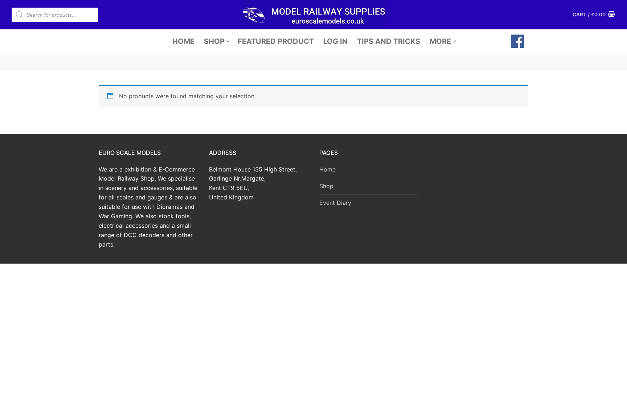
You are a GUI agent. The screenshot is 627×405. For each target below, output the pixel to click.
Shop (326, 186)
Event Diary (335, 202)
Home (327, 169)
